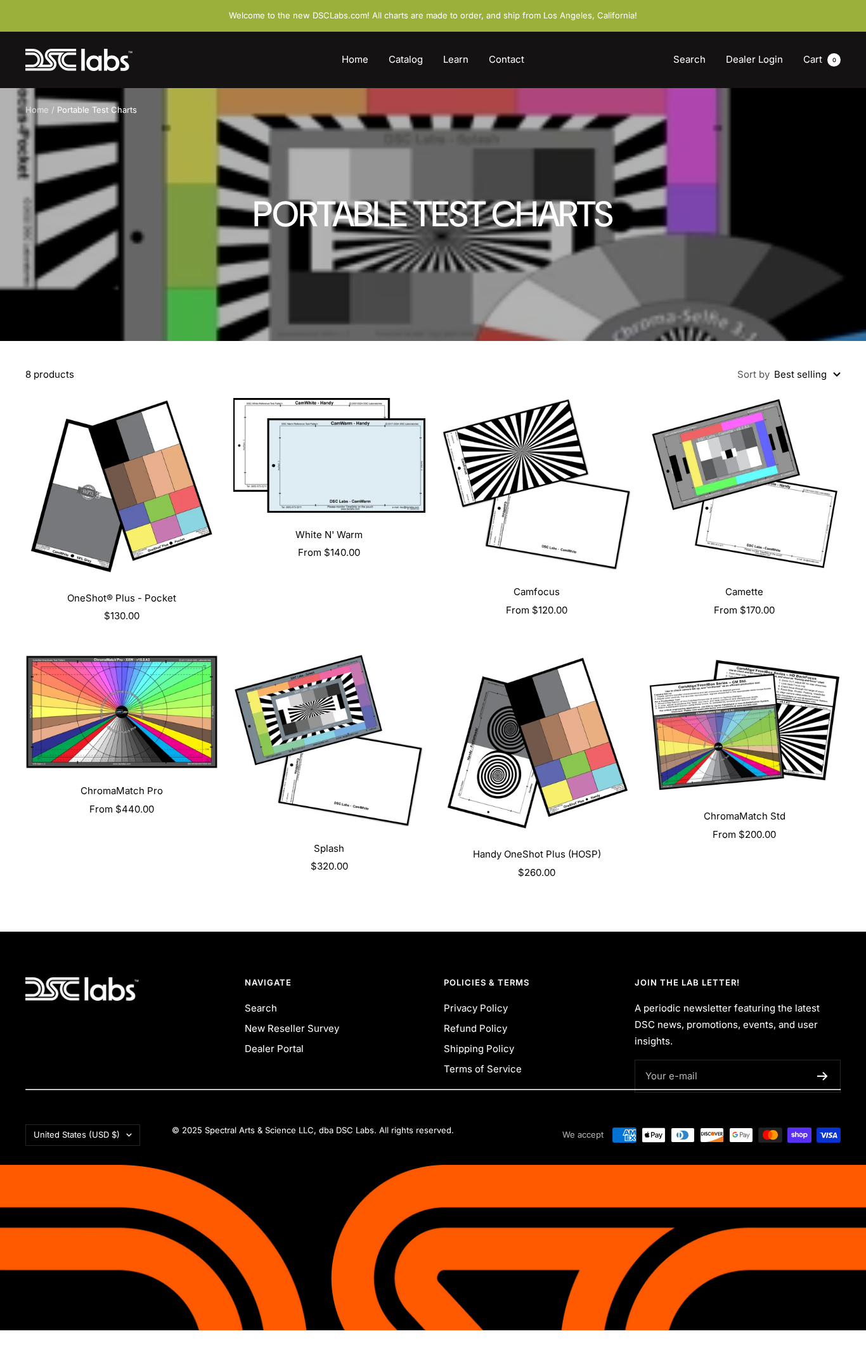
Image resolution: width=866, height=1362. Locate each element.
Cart (819, 59)
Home (355, 59)
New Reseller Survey (292, 1028)
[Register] (822, 1076)
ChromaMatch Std (744, 816)
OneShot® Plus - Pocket (121, 598)
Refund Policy (475, 1028)
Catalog (406, 59)
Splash (329, 848)
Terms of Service (483, 1069)
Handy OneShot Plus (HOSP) (537, 854)
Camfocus (537, 592)
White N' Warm (329, 535)
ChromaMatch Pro (122, 791)
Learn (456, 59)
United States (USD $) (77, 1134)
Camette (744, 592)
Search (689, 59)
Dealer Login (754, 59)
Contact (506, 59)
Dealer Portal (274, 1049)
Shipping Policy (479, 1049)
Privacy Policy (476, 1008)
